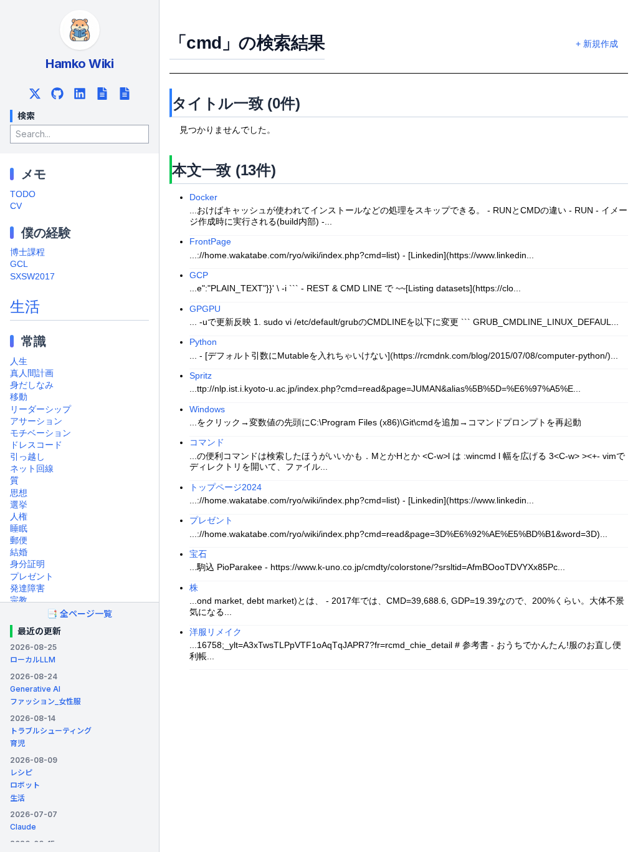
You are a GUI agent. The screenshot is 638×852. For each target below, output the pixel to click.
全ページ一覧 (79, 613)
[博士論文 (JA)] (102, 93)
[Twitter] (35, 93)
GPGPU (205, 309)
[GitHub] (57, 93)
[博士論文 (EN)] (124, 93)
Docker (203, 197)
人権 (18, 516)
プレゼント (32, 576)
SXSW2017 (32, 276)
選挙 (18, 505)
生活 (25, 306)
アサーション (36, 421)
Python (203, 342)
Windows (207, 409)
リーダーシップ (40, 409)
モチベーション (40, 433)
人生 (18, 361)
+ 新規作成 (597, 44)
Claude (23, 826)
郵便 (18, 540)
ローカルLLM (32, 659)
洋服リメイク (215, 632)
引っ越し (27, 457)
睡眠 (18, 528)
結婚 (18, 552)
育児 (17, 743)
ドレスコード (36, 445)
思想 (18, 493)
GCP (198, 275)
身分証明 (27, 564)
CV (16, 206)
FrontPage (210, 241)
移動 (18, 397)
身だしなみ (32, 385)
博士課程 (27, 252)
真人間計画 (32, 373)
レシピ (21, 772)
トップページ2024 (225, 487)
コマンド (206, 442)
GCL (19, 264)
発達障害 (27, 588)
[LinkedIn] (80, 93)
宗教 (18, 600)
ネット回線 (32, 468)
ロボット (25, 785)
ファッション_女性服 (45, 701)
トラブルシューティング (51, 730)
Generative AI (35, 689)
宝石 (198, 554)
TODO (23, 194)
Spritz (200, 375)
